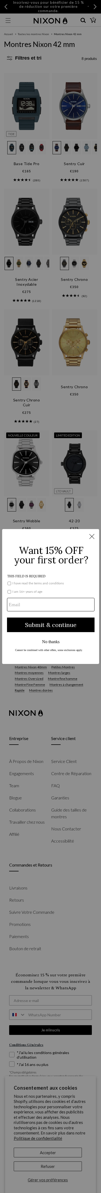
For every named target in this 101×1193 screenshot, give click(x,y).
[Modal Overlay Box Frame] (50, 596)
